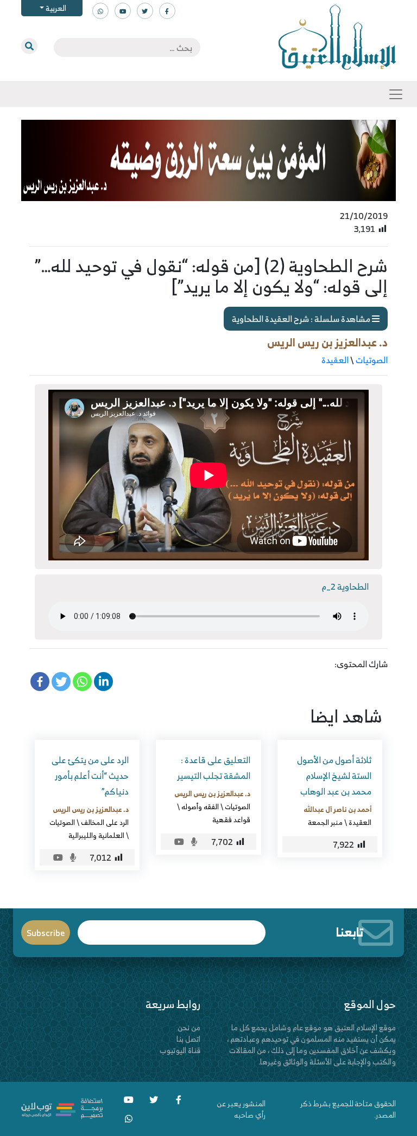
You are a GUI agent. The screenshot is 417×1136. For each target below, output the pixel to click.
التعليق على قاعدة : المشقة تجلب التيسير (213, 767)
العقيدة (335, 359)
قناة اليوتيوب (180, 1050)
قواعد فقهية (231, 819)
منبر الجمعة (325, 822)
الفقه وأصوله (200, 806)
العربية (55, 8)
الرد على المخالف (105, 822)
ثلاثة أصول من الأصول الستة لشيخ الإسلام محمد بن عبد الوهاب (334, 775)
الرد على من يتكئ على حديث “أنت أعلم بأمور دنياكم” (90, 775)
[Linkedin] (103, 681)
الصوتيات (372, 359)
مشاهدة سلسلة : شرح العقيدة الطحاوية (302, 318)
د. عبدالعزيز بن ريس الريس (327, 342)
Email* (172, 928)
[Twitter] (61, 681)
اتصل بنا (188, 1038)
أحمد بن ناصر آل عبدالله (337, 809)
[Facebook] (39, 681)
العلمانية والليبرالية (96, 835)
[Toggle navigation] (396, 94)
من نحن (189, 1027)
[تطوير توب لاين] (62, 1107)
